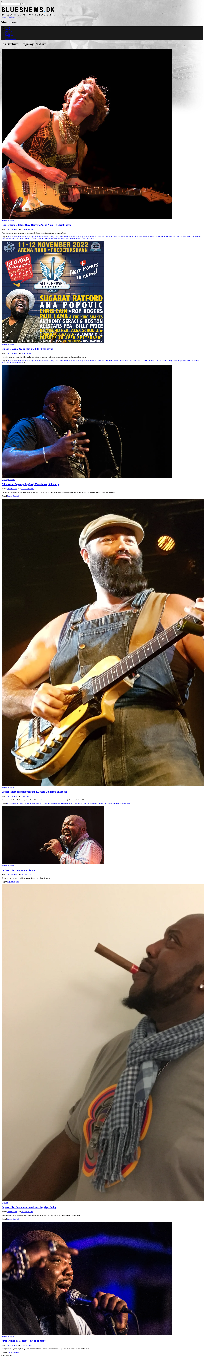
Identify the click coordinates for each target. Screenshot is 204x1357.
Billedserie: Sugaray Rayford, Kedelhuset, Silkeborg (30, 484)
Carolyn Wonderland (105, 236)
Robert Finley (55, 238)
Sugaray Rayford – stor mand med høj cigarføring (29, 1207)
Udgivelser (8, 29)
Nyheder (4, 220)
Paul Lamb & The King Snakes (30, 238)
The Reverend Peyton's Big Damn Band (116, 803)
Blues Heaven (92, 236)
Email (13, 17)
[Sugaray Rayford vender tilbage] (53, 863)
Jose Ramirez (158, 236)
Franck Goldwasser (134, 236)
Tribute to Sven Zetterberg (15, 362)
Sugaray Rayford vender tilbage (19, 870)
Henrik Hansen (29, 803)
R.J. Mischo (46, 238)
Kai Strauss (168, 236)
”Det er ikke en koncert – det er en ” (24, 1340)
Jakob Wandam (12, 229)
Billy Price (83, 236)
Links (7, 33)
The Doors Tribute (96, 803)
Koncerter (8, 31)
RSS (9, 17)
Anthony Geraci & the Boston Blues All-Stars (63, 236)
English (7, 37)
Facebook (4, 17)
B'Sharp (10, 803)
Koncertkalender (10, 39)
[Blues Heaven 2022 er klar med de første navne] (53, 342)
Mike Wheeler (6, 238)
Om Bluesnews (10, 35)
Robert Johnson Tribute (69, 803)
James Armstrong (41, 803)
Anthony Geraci (42, 236)
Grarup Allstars (18, 803)
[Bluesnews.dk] (50, 15)
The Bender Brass (88, 238)
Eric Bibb (124, 236)
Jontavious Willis (148, 236)
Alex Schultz (22, 236)
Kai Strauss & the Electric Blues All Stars (186, 236)
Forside (7, 27)
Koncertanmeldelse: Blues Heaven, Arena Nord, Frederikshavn (36, 224)
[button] (87, 134)
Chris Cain (116, 236)
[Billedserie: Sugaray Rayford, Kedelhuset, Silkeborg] (87, 478)
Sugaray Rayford (75, 238)
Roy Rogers (65, 238)
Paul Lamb (15, 238)
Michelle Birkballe (54, 803)
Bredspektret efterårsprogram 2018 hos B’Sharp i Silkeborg (34, 791)
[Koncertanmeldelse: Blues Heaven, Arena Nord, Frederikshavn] (87, 218)
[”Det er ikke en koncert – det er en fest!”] (87, 1334)
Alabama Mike (12, 236)
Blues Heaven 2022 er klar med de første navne (27, 348)
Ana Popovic (31, 236)
